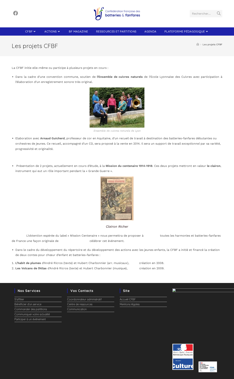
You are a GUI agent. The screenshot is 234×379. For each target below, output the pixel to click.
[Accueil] (198, 44)
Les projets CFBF (212, 44)
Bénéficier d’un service (27, 304)
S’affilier (19, 299)
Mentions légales (129, 304)
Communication (77, 309)
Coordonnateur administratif (84, 299)
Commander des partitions (30, 309)
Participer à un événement (30, 319)
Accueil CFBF (128, 299)
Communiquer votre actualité (32, 314)
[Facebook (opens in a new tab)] (16, 13)
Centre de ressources (79, 304)
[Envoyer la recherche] (218, 13)
